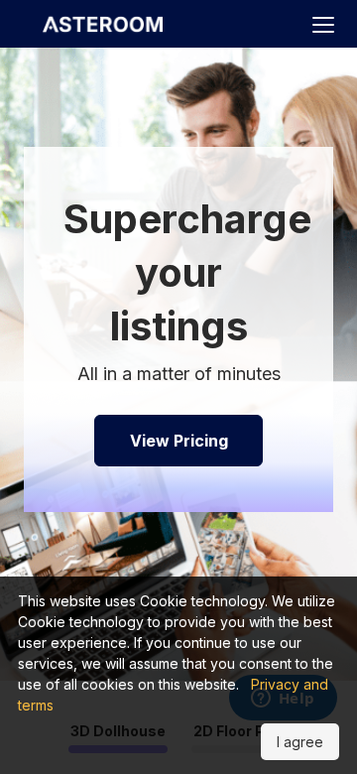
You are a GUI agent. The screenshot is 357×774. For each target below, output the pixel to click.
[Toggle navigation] (322, 26)
